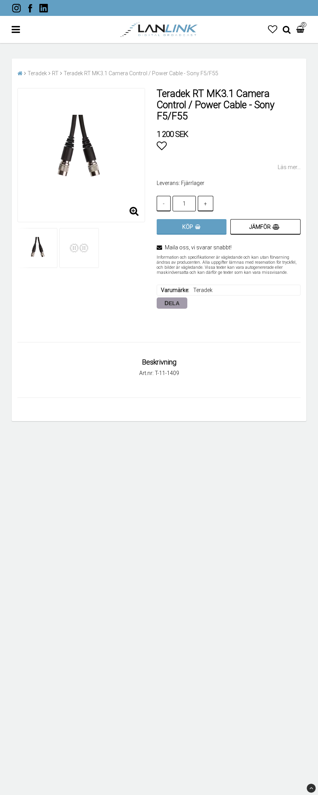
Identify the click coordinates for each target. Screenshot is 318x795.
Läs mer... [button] (289, 167)
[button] (272, 29)
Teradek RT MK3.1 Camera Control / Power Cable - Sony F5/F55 (141, 73)
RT (55, 73)
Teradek (37, 73)
